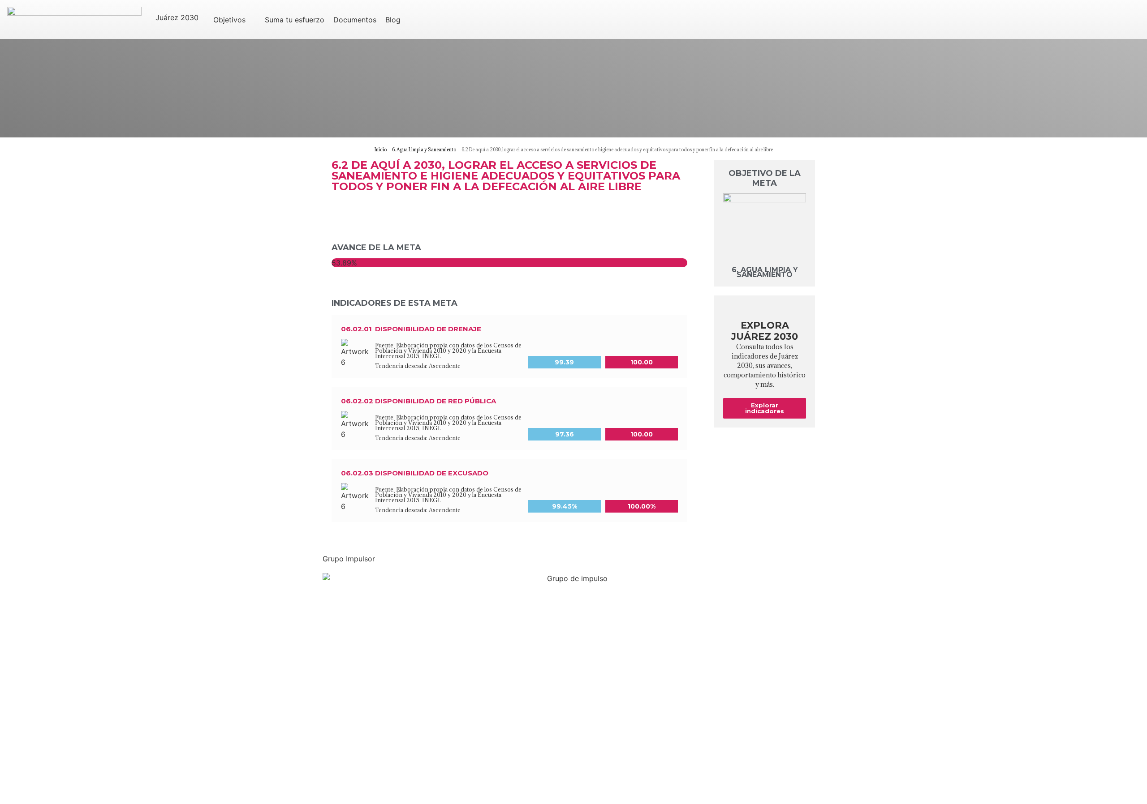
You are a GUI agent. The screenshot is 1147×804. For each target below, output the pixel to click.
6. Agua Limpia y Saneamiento (765, 272)
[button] (182, 17)
